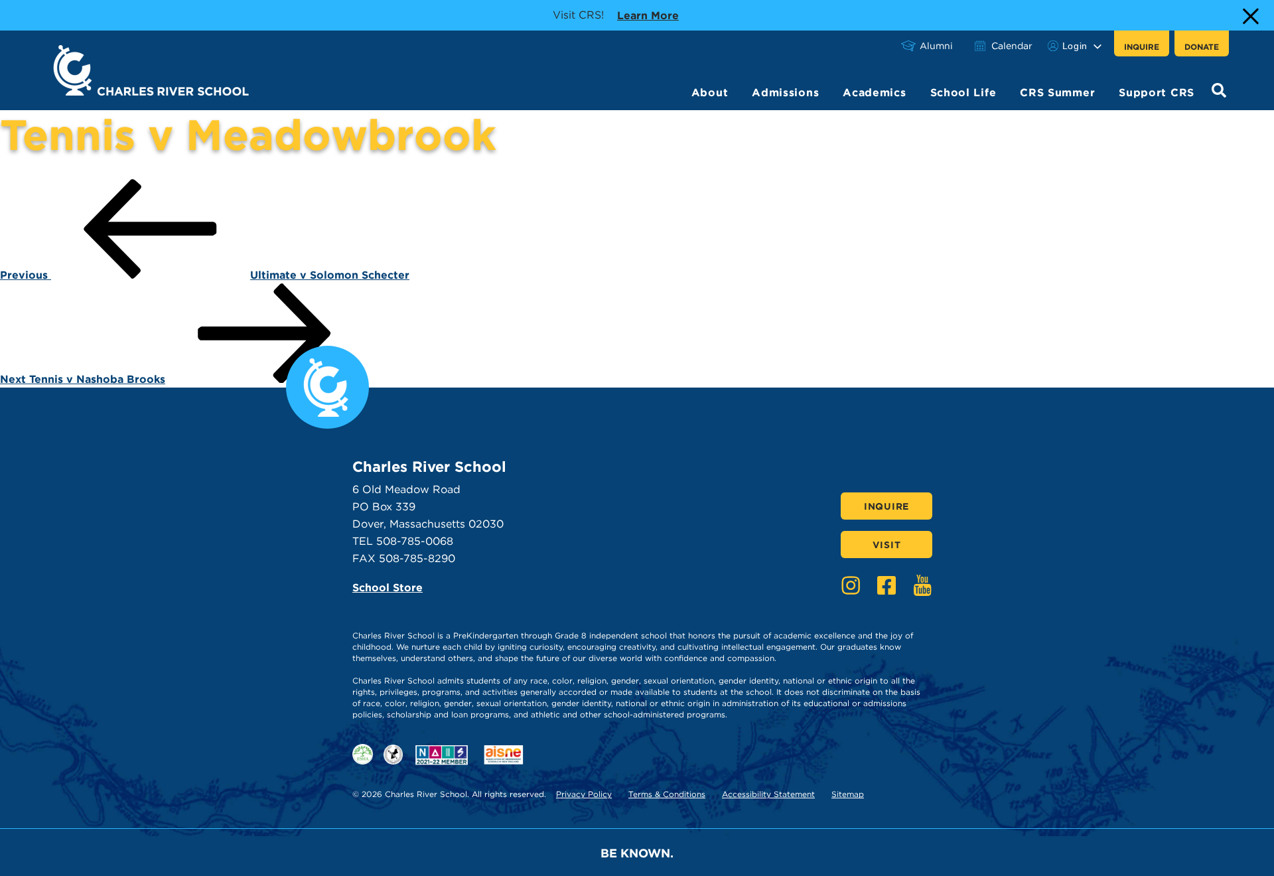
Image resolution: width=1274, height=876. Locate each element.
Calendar (1011, 45)
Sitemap (847, 794)
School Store (387, 587)
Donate (1201, 47)
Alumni (936, 45)
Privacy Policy (584, 794)
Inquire (1141, 47)
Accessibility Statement (768, 794)
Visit (887, 545)
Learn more (648, 15)
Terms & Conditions (666, 794)
